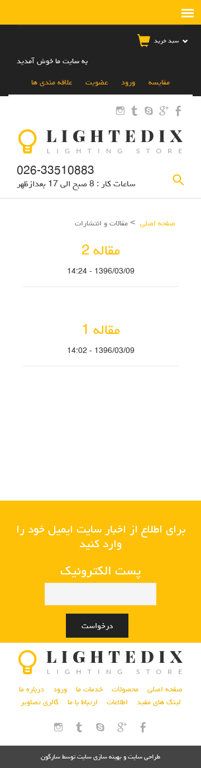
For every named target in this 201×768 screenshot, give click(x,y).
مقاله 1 (101, 330)
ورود (127, 82)
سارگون (51, 756)
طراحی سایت (143, 756)
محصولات (125, 689)
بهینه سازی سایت (99, 756)
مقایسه (158, 82)
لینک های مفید (159, 702)
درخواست (97, 625)
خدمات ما (89, 689)
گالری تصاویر (40, 702)
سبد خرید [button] (166, 40)
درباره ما (31, 689)
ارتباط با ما (83, 702)
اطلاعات (117, 702)
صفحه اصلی (157, 223)
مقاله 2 (101, 250)
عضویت (95, 82)
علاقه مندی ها (51, 82)
